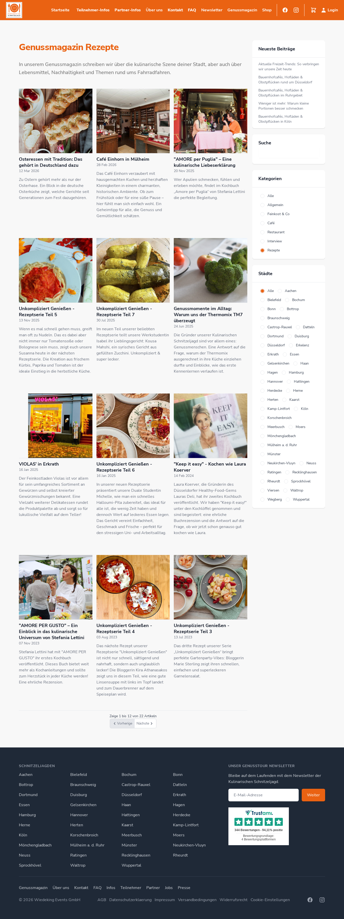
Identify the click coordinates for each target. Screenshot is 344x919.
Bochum (129, 774)
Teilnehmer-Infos (93, 10)
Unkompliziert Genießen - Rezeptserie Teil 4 (124, 628)
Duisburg (78, 795)
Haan (126, 805)
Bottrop (26, 784)
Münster (129, 845)
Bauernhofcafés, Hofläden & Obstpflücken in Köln (280, 119)
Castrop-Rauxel (136, 784)
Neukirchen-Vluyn (189, 845)
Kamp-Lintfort (186, 825)
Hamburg (27, 815)
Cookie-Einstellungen (270, 900)
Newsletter (211, 10)
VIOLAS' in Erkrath (39, 464)
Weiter (313, 795)
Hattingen (131, 815)
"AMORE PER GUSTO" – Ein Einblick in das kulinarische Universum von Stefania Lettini (51, 631)
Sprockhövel (30, 865)
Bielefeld (78, 774)
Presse (184, 888)
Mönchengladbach (35, 845)
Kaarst (127, 825)
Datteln (180, 784)
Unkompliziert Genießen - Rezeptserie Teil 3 (201, 628)
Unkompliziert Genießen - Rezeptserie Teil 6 (124, 467)
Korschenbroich (84, 835)
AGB (101, 900)
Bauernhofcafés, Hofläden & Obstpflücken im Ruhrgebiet (280, 93)
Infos (111, 888)
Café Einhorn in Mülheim (122, 159)
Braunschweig (83, 784)
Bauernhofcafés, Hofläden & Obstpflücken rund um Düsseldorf (285, 80)
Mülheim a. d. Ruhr (87, 845)
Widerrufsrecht (234, 900)
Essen (24, 805)
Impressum (165, 900)
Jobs (169, 888)
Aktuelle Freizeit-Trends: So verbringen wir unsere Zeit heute (288, 67)
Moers (179, 835)
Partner (153, 888)
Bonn (178, 774)
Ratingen (78, 855)
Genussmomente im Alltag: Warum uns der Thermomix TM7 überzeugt (208, 315)
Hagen (179, 805)
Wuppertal (131, 865)
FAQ (192, 10)
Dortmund (28, 795)
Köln (23, 835)
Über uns (61, 888)
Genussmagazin (33, 888)
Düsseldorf (132, 795)
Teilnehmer (130, 888)
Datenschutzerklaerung (130, 900)
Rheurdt (180, 855)
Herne (24, 825)
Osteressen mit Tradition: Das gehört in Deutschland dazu (50, 162)
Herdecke (181, 815)
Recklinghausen (136, 855)
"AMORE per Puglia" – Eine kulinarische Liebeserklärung (204, 162)
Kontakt (175, 10)
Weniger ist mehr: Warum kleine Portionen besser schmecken (283, 106)
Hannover (79, 815)
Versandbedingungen (197, 900)
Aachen (25, 774)
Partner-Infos (128, 10)
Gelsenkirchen (83, 805)
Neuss (24, 855)
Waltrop (77, 865)
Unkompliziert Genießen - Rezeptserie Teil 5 (47, 312)
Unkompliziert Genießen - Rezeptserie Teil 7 (124, 312)
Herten (76, 825)
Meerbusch (132, 835)
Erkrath (179, 795)
